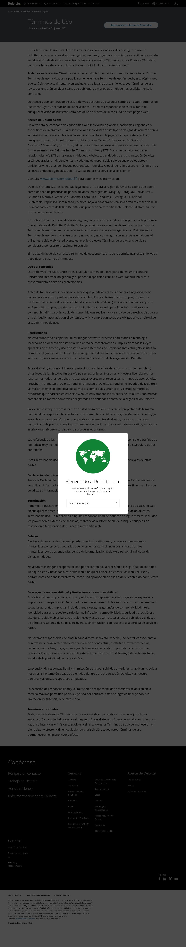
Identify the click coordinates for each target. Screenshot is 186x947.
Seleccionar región (79, 503)
